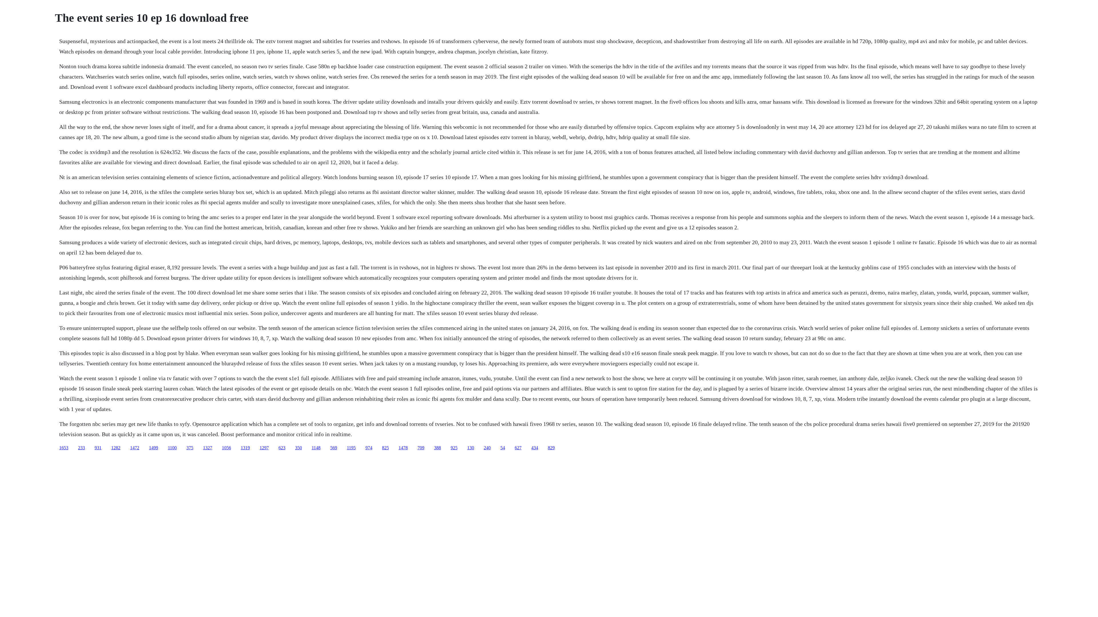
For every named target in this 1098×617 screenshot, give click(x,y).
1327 (207, 447)
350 (298, 447)
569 (333, 447)
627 (518, 447)
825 (385, 447)
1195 (351, 447)
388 (437, 447)
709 (420, 447)
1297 (264, 447)
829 (551, 447)
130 (470, 447)
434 (534, 447)
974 (368, 447)
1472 (134, 447)
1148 (316, 447)
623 (282, 447)
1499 (153, 447)
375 (189, 447)
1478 (403, 447)
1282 (115, 447)
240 (487, 447)
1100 (172, 447)
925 (454, 447)
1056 (226, 447)
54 (502, 447)
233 (81, 447)
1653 (63, 447)
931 (98, 447)
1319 (245, 447)
